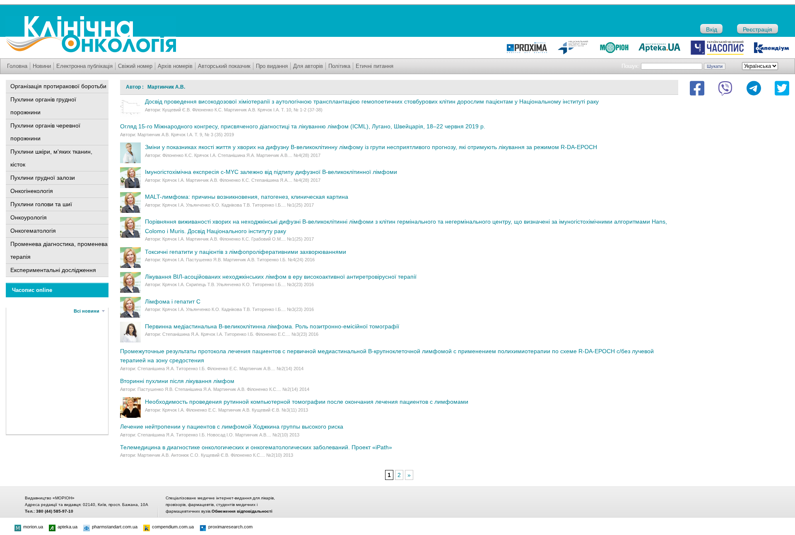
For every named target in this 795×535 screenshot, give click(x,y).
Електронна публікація (84, 66)
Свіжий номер (135, 66)
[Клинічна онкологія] (90, 50)
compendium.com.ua (173, 526)
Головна (17, 66)
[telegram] (754, 88)
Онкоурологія (28, 217)
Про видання (272, 66)
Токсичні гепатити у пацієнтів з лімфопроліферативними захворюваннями (245, 251)
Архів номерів (175, 66)
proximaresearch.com (230, 526)
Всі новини (86, 310)
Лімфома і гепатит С (172, 301)
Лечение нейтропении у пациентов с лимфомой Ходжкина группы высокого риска (231, 426)
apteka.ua (67, 526)
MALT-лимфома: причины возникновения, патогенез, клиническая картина (246, 196)
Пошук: (630, 66)
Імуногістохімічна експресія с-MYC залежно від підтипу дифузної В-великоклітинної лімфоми (271, 172)
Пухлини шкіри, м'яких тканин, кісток (51, 158)
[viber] (725, 88)
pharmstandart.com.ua (114, 526)
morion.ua (33, 526)
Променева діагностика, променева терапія (59, 250)
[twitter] (782, 88)
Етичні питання (374, 66)
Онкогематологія (33, 230)
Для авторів (308, 66)
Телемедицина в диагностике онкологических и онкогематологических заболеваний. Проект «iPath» (256, 447)
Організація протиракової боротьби (58, 86)
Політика (339, 66)
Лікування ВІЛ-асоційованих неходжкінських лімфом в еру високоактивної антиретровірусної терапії (281, 276)
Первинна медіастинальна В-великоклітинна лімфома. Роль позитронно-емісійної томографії (272, 326)
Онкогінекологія (31, 191)
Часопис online (32, 290)
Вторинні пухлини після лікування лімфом (177, 381)
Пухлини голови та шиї (41, 204)
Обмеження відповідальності (242, 511)
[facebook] (697, 88)
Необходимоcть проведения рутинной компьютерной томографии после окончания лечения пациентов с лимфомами (306, 401)
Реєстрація (757, 29)
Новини (42, 66)
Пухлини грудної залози (42, 177)
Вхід (711, 29)
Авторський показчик (224, 66)
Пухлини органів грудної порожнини (43, 106)
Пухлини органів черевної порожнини (45, 132)
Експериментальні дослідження (53, 270)
